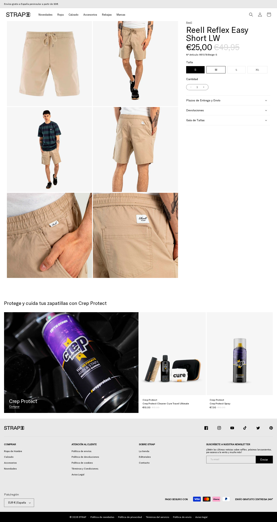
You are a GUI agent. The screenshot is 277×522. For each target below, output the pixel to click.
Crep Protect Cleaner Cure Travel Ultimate (166, 403)
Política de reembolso (102, 517)
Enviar (264, 459)
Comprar (14, 406)
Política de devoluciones (85, 456)
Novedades (10, 468)
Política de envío (182, 517)
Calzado (8, 456)
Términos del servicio (157, 517)
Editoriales (145, 456)
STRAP (82, 517)
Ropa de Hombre (13, 451)
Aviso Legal (78, 474)
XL (261, 70)
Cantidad (192, 79)
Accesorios (10, 462)
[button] (60, 15)
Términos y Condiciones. (85, 468)
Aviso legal (201, 517)
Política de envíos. (82, 451)
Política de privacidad (130, 517)
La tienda (144, 451)
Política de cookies (82, 462)
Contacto (144, 462)
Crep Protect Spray (220, 403)
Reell (189, 22)
